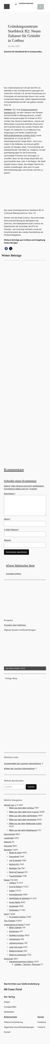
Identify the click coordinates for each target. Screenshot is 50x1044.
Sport (6, 914)
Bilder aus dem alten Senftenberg (23, 816)
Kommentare (14, 469)
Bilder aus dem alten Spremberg (23, 819)
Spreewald (13, 906)
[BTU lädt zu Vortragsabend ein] (25, 363)
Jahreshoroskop (16, 943)
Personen (8, 846)
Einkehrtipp (14, 931)
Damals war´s (10, 805)
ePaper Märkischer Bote (20, 565)
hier (15, 243)
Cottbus (24, 46)
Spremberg (14, 910)
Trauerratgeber (15, 876)
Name (7, 519)
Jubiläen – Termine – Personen (27, 964)
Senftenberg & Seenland (19, 898)
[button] (6, 248)
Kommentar (9, 493)
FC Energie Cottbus (17, 917)
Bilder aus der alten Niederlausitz (23, 830)
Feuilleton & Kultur (16, 935)
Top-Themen (9, 921)
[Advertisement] (25, 363)
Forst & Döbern (15, 887)
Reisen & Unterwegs (17, 955)
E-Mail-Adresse (11, 529)
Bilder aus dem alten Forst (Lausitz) (24, 812)
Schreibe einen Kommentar (20, 481)
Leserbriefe (9, 838)
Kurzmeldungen (15, 894)
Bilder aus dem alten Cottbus (21, 808)
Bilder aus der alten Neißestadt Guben (25, 823)
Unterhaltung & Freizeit (13, 925)
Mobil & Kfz (14, 864)
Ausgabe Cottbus (13, 574)
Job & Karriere (15, 860)
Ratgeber (8, 850)
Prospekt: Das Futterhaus (15, 625)
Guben (12, 890)
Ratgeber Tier (15, 868)
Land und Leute (15, 947)
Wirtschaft (8, 959)
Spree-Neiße (14, 902)
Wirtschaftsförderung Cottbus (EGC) (20, 135)
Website (7, 540)
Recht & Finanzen (16, 872)
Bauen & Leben (15, 852)
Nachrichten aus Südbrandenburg (21, 984)
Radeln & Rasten (16, 951)
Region (7, 880)
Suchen (31, 787)
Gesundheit (14, 856)
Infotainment (14, 939)
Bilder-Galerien (15, 927)
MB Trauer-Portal (13, 989)
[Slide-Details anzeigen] (25, 651)
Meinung (7, 842)
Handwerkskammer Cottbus (21, 961)
